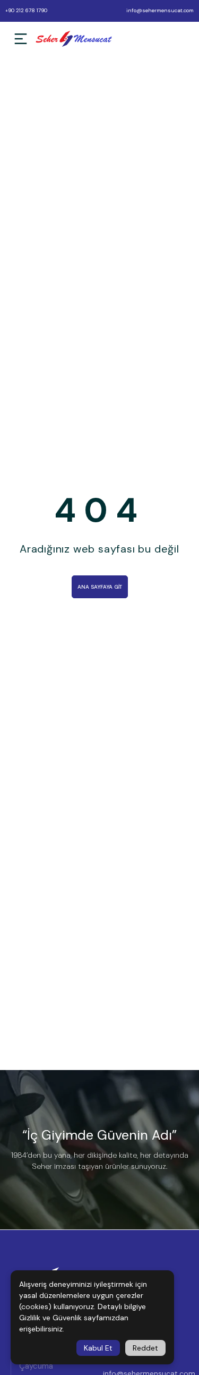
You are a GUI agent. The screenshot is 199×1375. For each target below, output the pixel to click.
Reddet (145, 1348)
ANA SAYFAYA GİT (99, 586)
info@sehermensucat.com (160, 10)
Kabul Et (98, 1348)
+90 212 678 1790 (26, 10)
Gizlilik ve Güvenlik (50, 1317)
